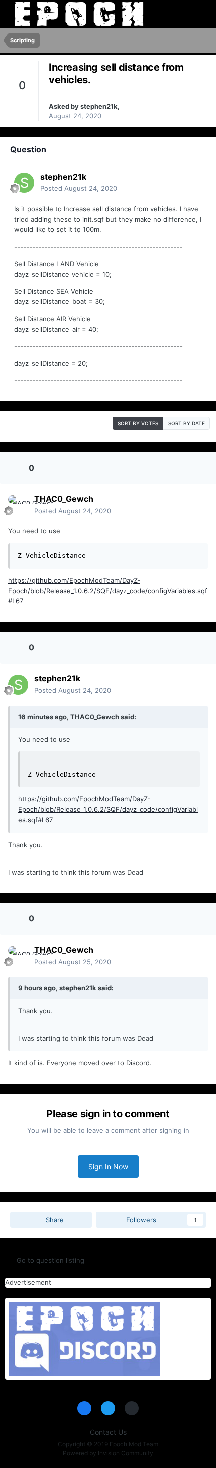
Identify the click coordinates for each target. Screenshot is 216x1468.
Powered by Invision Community (108, 1453)
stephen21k (99, 106)
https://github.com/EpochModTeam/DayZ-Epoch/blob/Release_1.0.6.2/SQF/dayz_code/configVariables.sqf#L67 (107, 590)
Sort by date (186, 423)
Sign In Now (108, 1166)
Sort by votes (138, 423)
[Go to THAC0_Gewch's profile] (18, 505)
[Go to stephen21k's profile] (24, 183)
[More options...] (192, 183)
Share (54, 1220)
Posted (78, 188)
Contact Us (108, 1432)
